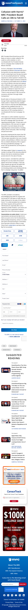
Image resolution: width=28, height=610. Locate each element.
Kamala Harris (6, 349)
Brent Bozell (13, 346)
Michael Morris (17, 447)
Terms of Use (18, 602)
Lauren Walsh (16, 378)
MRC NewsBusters (14, 568)
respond (19, 150)
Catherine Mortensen (19, 428)
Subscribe (22, 584)
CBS (4, 346)
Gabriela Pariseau (7, 21)
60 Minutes (17, 349)
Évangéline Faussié (18, 394)
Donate (6, 41)
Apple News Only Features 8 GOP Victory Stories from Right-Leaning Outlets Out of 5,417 (19, 440)
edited (24, 81)
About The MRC (14, 565)
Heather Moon (16, 446)
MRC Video (14, 573)
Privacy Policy (9, 602)
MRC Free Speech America (14, 571)
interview (17, 70)
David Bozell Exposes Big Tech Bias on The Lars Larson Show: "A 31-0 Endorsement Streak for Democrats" (19, 388)
